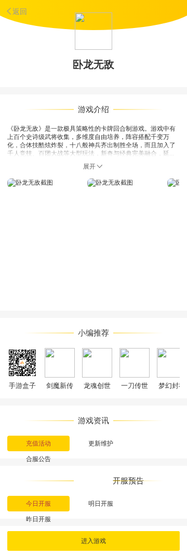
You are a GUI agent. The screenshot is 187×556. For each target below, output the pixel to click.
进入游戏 (93, 541)
